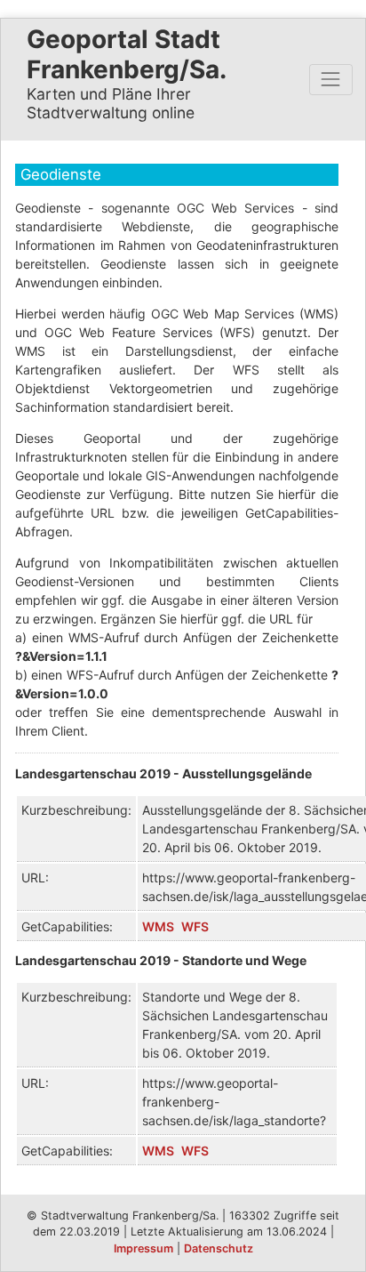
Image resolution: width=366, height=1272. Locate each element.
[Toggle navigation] (331, 79)
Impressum (143, 1248)
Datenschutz (218, 1248)
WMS (158, 926)
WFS (195, 926)
